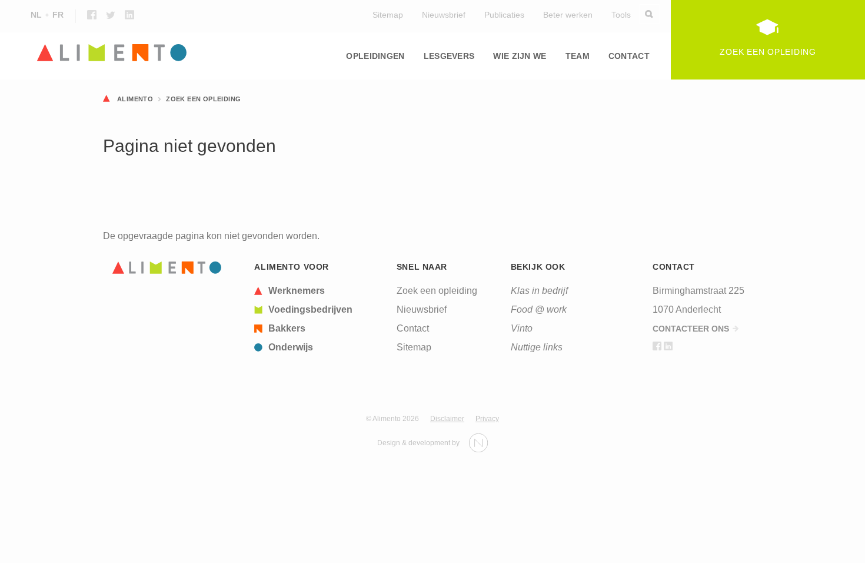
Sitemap (387, 14)
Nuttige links (537, 347)
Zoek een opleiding (203, 98)
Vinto (522, 328)
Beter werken (568, 14)
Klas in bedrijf (539, 291)
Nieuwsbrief (443, 14)
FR (58, 14)
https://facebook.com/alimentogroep (92, 14)
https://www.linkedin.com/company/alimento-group (129, 14)
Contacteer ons (691, 328)
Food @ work (539, 309)
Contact (629, 56)
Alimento (135, 98)
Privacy (487, 419)
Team (577, 56)
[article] (318, 291)
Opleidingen (375, 56)
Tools (621, 14)
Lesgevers (449, 56)
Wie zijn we (519, 56)
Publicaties (504, 14)
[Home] (167, 267)
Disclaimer (447, 419)
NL (36, 14)
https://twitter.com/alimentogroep (110, 14)
